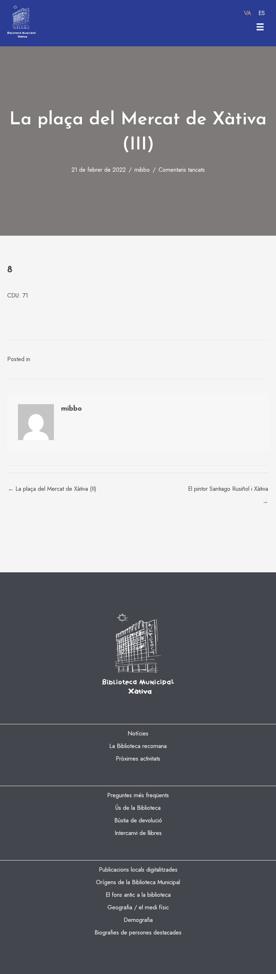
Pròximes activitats (138, 758)
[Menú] (260, 27)
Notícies (138, 733)
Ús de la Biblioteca (138, 807)
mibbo (142, 169)
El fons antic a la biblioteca (138, 894)
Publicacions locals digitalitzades (138, 869)
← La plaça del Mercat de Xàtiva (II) (52, 488)
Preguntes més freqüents (138, 795)
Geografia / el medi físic (138, 907)
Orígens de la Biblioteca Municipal (138, 882)
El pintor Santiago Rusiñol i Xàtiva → (228, 490)
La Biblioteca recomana (138, 746)
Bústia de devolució (138, 820)
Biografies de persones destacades (138, 932)
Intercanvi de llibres (138, 832)
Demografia (138, 919)
